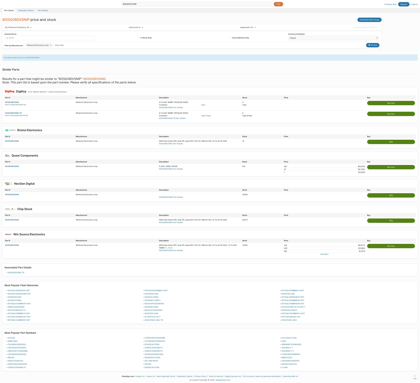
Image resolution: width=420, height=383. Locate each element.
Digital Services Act (233, 376)
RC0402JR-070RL (152, 344)
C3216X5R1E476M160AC (155, 341)
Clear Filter (59, 45)
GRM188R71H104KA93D (291, 344)
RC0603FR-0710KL (152, 357)
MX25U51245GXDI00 (153, 310)
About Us (151, 376)
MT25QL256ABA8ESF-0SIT (293, 297)
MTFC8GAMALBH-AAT (291, 317)
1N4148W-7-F (287, 348)
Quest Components (25, 155)
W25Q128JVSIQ (288, 294)
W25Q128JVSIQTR (289, 310)
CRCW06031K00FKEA (291, 361)
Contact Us (139, 376)
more (170, 248)
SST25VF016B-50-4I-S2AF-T (293, 307)
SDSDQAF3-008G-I (153, 300)
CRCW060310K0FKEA (17, 344)
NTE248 (11, 338)
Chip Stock (25, 209)
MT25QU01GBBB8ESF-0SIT (293, 300)
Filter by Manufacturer (13, 45)
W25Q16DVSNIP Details (369, 20)
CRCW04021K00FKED (17, 348)
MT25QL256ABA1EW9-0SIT (19, 294)
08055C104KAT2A (15, 361)
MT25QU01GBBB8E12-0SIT (293, 290)
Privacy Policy (200, 376)
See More (324, 254)
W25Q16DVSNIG (12, 102)
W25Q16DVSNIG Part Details (171, 107)
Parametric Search (184, 376)
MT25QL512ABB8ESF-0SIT (19, 320)
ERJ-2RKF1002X (151, 361)
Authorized (134, 27)
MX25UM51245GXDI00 (154, 303)
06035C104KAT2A (289, 364)
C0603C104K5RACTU (154, 351)
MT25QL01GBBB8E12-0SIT (19, 313)
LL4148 (285, 367)
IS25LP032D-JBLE (289, 320)
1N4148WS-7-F (288, 351)
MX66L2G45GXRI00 (16, 307)
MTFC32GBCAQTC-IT (17, 310)
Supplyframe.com (223, 380)
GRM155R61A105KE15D (17, 364)
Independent (246, 27)
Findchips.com (9, 4)
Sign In (415, 4)
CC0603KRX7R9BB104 (291, 354)
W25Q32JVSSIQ (151, 297)
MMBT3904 (13, 341)
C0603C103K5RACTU (17, 367)
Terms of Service (216, 376)
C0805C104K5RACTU (154, 348)
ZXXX (284, 341)
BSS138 (11, 357)
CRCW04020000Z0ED (154, 354)
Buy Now (391, 103)
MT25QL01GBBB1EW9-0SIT (293, 303)
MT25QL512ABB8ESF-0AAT (19, 303)
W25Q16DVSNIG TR (13, 113)
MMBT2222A (287, 357)
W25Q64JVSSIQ (151, 307)
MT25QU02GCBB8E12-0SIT (156, 290)
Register (403, 4)
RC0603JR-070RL (152, 367)
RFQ (391, 142)
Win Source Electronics (29, 234)
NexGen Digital (24, 183)
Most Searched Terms (166, 376)
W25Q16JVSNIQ (14, 300)
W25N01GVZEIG (14, 297)
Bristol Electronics (30, 130)
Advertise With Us (290, 376)
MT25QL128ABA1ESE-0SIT (19, 290)
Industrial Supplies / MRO (365, 27)
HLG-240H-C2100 (289, 338)
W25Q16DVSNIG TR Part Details (172, 118)
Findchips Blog (390, 4)
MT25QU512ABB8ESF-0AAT (293, 313)
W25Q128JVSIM (151, 313)
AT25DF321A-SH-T (152, 317)
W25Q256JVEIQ (151, 294)
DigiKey (41, 91)
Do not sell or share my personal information (262, 376)
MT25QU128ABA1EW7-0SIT (19, 317)
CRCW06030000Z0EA (17, 354)
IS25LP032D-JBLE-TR (154, 320)
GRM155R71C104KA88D (18, 351)
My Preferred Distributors (17, 27)
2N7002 (148, 364)
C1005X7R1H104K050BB (155, 338)
